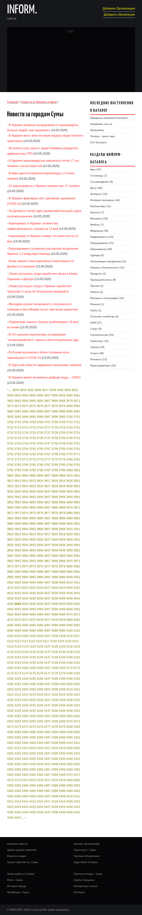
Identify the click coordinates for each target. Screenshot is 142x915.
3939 (62, 545)
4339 (62, 758)
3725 (32, 432)
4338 (54, 758)
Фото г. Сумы (15, 879)
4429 (62, 806)
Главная (12, 102)
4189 (62, 678)
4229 (62, 700)
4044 (25, 603)
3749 (62, 443)
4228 (54, 700)
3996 (40, 577)
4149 (62, 657)
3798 (54, 470)
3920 (69, 534)
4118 (53, 641)
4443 (17, 817)
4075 (32, 619)
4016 (40, 587)
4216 (40, 694)
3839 (62, 491)
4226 (40, 700)
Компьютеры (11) (100, 206)
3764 (25, 454)
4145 (32, 657)
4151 (77, 657)
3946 (40, 550)
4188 (54, 678)
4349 (62, 764)
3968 (54, 561)
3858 (54, 502)
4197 (47, 684)
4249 (62, 710)
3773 (17, 459)
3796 (40, 470)
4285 (32, 732)
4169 (62, 667)
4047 (47, 603)
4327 (47, 753)
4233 (17, 705)
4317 (47, 748)
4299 (62, 737)
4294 (25, 737)
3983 (17, 571)
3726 (40, 432)
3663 (17, 400)
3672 (10, 406)
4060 (69, 609)
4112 (10, 641)
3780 (69, 459)
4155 (32, 662)
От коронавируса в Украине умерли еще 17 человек (44, 185)
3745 (32, 443)
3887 (47, 518)
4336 (40, 758)
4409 (62, 796)
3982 (10, 571)
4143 (17, 657)
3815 (32, 480)
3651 (75, 390)
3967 (47, 561)
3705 (32, 422)
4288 (54, 732)
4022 (10, 593)
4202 (10, 689)
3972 (10, 566)
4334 (25, 758)
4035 (32, 598)
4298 (54, 737)
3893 (17, 523)
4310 (69, 742)
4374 (25, 780)
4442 (10, 817)
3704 (25, 422)
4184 (25, 678)
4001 (77, 577)
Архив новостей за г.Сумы (22, 862)
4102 (10, 636)
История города (16, 886)
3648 (52, 390)
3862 (10, 507)
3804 (25, 475)
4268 (54, 721)
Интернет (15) (98, 193)
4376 (40, 780)
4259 (62, 716)
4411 (77, 796)
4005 (32, 582)
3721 (77, 427)
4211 (77, 689)
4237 (47, 705)
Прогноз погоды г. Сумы (88, 873)
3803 (17, 475)
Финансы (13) (98, 359)
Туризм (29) (97, 347)
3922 (10, 539)
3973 (17, 566)
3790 (69, 464)
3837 (47, 491)
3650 (67, 390)
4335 (32, 758)
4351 (77, 764)
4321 (77, 748)
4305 (32, 742)
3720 (69, 427)
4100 (69, 630)
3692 (10, 416)
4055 (32, 609)
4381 (77, 780)
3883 (17, 518)
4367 (47, 774)
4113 (17, 641)
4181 (77, 673)
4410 (69, 796)
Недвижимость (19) (102, 236)
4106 (40, 636)
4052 (10, 609)
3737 (47, 438)
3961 (77, 555)
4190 (69, 678)
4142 (10, 657)
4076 (40, 619)
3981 (77, 566)
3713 (17, 427)
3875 (32, 512)
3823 (17, 486)
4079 (62, 619)
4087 (47, 625)
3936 (40, 545)
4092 (10, 630)
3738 (54, 438)
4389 (62, 785)
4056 (40, 609)
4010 (69, 582)
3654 (25, 395)
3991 (77, 571)
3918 (54, 534)
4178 (54, 673)
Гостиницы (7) (98, 175)
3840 (69, 491)
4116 (39, 641)
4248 (54, 710)
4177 (47, 673)
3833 (17, 491)
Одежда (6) (97, 255)
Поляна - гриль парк (102, 136)
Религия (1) (97, 304)
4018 (54, 587)
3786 (40, 464)
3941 (77, 545)
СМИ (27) (96, 322)
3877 (47, 512)
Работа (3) (96, 291)
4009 (62, 582)
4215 (32, 694)
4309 (62, 742)
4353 (17, 769)
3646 (38, 390)
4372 (10, 780)
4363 (17, 774)
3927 (47, 539)
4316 (40, 748)
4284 (25, 732)
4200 (69, 684)
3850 (69, 497)
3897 (47, 523)
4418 (54, 801)
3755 (32, 448)
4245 (32, 710)
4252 (10, 716)
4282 (10, 732)
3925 (32, 539)
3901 (77, 523)
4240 (69, 705)
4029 (62, 593)
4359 (62, 769)
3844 (25, 497)
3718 (54, 427)
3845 (32, 497)
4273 (17, 726)
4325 (32, 753)
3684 (25, 411)
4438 (54, 812)
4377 (47, 780)
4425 (32, 806)
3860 (69, 502)
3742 (10, 443)
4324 (25, 753)
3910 (69, 529)
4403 (17, 796)
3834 (25, 491)
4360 (69, 769)
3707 (47, 422)
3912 (10, 534)
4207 (47, 689)
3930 (69, 539)
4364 (25, 774)
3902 (10, 529)
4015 (32, 587)
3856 (40, 502)
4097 (47, 630)
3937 (47, 545)
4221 (77, 694)
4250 (69, 710)
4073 (17, 619)
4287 (47, 732)
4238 (54, 705)
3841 (77, 491)
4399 (62, 791)
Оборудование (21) (102, 242)
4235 (32, 705)
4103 (17, 636)
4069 (62, 614)
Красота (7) (97, 212)
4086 (40, 625)
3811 (77, 475)
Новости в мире (16, 855)
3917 (47, 534)
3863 (17, 507)
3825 (32, 486)
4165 (32, 667)
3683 (17, 411)
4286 (40, 732)
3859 (62, 502)
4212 (10, 694)
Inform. (22, 10)
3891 (77, 518)
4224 (25, 700)
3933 (17, 545)
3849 (62, 497)
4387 (47, 785)
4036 (40, 598)
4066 (40, 614)
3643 (15, 390)
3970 (69, 561)
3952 (10, 555)
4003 (17, 582)
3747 (47, 443)
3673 (17, 406)
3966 (40, 561)
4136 (40, 651)
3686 (40, 411)
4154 (25, 662)
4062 (10, 614)
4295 (32, 737)
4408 (54, 796)
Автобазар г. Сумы (18, 892)
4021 (77, 587)
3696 (40, 416)
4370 (69, 774)
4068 (54, 614)
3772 (10, 459)
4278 (54, 726)
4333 (17, 758)
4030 (69, 593)
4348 (54, 764)
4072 (10, 619)
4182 (10, 678)
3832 (10, 491)
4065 (32, 614)
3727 (47, 432)
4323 (17, 753)
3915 (32, 534)
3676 (40, 406)
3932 (10, 545)
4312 (10, 748)
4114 (24, 641)
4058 (54, 609)
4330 (69, 753)
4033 (17, 598)
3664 (25, 400)
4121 (75, 641)
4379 (62, 780)
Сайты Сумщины (84, 879)
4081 (77, 619)
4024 (25, 593)
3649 (60, 390)
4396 (40, 791)
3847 (47, 497)
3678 (54, 406)
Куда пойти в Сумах (86, 862)
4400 (69, 791)
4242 (10, 710)
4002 (10, 582)
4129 (62, 646)
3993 (17, 577)
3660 (69, 395)
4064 (25, 614)
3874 (25, 512)
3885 (32, 518)
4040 (69, 598)
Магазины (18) (99, 218)
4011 (77, 582)
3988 (54, 571)
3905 (32, 529)
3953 (17, 555)
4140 (69, 651)
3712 (10, 427)
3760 (69, 448)
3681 (77, 406)
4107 (47, 636)
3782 (10, 464)
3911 (77, 529)
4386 (40, 785)
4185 (32, 678)
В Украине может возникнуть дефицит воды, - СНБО (44, 377)
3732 (10, 438)
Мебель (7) (97, 224)
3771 (77, 454)
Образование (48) (101, 249)
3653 (17, 395)
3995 (32, 577)
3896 (40, 523)
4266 (40, 721)
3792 (10, 470)
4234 (25, 705)
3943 (17, 550)
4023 (17, 593)
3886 (40, 518)
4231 (77, 700)
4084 (25, 625)
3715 (32, 427)
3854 (25, 502)
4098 (54, 630)
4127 (47, 646)
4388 (54, 785)
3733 (17, 438)
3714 (25, 427)
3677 (47, 406)
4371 (77, 774)
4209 (62, 689)
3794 (25, 470)
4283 (17, 732)
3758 (54, 448)
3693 (17, 416)
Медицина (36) (99, 230)
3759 (62, 448)
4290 (69, 732)
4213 (17, 694)
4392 (10, 791)
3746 (40, 443)
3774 (25, 459)
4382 (10, 785)
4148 (54, 657)
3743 (17, 443)
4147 (47, 657)
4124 (25, 646)
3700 (69, 416)
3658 (54, 395)
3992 (10, 577)
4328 (54, 753)
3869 (62, 507)
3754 (25, 448)
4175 (32, 673)
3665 (32, 400)
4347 (47, 764)
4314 (25, 748)
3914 (25, 534)
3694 (25, 416)
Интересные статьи (85, 886)
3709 (62, 422)
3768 (54, 454)
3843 (17, 497)
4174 (25, 673)
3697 (47, 416)
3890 (69, 518)
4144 (25, 657)
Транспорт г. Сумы (85, 849)
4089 (62, 625)
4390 (69, 785)
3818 (54, 480)
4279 (62, 726)
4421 (77, 801)
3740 (69, 438)
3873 (17, 512)
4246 (40, 710)
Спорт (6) (96, 328)
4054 (25, 609)
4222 (10, 700)
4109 (62, 636)
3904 (25, 529)
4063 (17, 614)
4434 (25, 812)
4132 (10, 651)
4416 (40, 801)
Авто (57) (95, 169)
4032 (10, 598)
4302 (10, 742)
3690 (69, 411)
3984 (25, 571)
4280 (69, 726)
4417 (47, 801)
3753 (17, 448)
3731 (77, 432)
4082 (10, 625)
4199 (62, 684)
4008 (54, 582)
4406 (40, 796)
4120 (68, 641)
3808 (54, 475)
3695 (32, 416)
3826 (40, 486)
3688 (54, 411)
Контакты (79, 892)
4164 (25, 667)
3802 (10, 475)
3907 (47, 529)
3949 (62, 550)
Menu (71, 31)
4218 (54, 694)
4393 (17, 791)
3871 (77, 507)
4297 (47, 737)
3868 (54, 507)
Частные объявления (87, 855)
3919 (62, 534)
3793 (17, 470)
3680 (69, 406)
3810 (69, 475)
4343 (17, 764)
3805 (32, 475)
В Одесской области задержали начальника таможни (45, 365)
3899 (62, 523)
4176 (40, 673)
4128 (54, 646)
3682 (10, 411)
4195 (32, 684)
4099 (62, 630)
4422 (10, 806)
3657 (47, 395)
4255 (32, 716)
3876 (40, 512)
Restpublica (97, 130)
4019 (62, 587)
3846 (40, 497)
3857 (47, 502)
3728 (54, 432)
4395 (32, 791)
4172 (10, 673)
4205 (32, 689)
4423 (17, 806)
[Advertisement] (71, 64)
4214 (25, 694)
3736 (40, 438)
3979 (62, 566)
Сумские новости (17, 843)
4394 (25, 791)
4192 (10, 684)
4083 (17, 625)
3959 (62, 555)
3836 (40, 491)
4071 (77, 614)
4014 (25, 587)
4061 (77, 609)
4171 (77, 667)
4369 (62, 774)
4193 (17, 684)
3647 (45, 390)
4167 (47, 667)
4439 (62, 812)
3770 (69, 454)
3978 (54, 566)
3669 (62, 400)
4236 (40, 705)
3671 (77, 400)
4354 (25, 769)
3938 (54, 545)
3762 (10, 454)
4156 (40, 662)
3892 (10, 523)
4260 (69, 716)
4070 (69, 614)
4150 (69, 657)
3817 (47, 480)
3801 (77, 470)
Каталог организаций (86, 843)
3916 (40, 534)
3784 (25, 464)
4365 (32, 774)
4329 (62, 753)
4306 (40, 742)
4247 (47, 710)
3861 (77, 502)
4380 (69, 780)
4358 (54, 769)
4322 (10, 753)
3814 (25, 480)
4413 (17, 801)
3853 (17, 502)
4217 (47, 694)
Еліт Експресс (98, 142)
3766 (40, 454)
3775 (32, 459)
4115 (32, 641)
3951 (77, 550)
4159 (62, 662)
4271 (77, 721)
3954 (25, 555)
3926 (40, 539)
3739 (62, 438)
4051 (77, 603)
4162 (10, 667)
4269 (62, 721)
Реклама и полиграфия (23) (107, 298)
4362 (10, 774)
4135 (32, 651)
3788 (54, 464)
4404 (25, 796)
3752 (10, 448)
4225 (32, 700)
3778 (54, 459)
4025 (32, 593)
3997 (47, 577)
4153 (17, 662)
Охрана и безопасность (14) (107, 267)
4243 (17, 710)
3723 (17, 432)
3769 (62, 454)
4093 (17, 630)
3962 (10, 561)
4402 (10, 796)
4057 (47, 609)
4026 (40, 593)
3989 (62, 571)
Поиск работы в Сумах (20, 873)
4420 (69, 801)
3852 (10, 502)
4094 (25, 630)
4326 (40, 753)
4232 (10, 705)
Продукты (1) (98, 273)
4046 (40, 603)
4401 (77, 791)
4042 (10, 603)
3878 (54, 512)
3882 (10, 518)
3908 (54, 529)
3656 (40, 395)
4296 (40, 737)
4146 (40, 657)
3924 (25, 539)
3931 (77, 539)
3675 (32, 406)
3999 (62, 577)
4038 (54, 598)
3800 (69, 470)
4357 (47, 769)
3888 (54, 518)
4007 (47, 582)
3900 (69, 523)
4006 (40, 582)
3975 (32, 566)
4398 (54, 791)
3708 (54, 422)
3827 (47, 486)
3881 (77, 512)
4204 (25, 689)
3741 (77, 438)
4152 (10, 662)
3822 (10, 486)
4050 (69, 603)
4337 (47, 758)
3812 (10, 480)
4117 (46, 641)
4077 (47, 619)
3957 (47, 555)
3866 (40, 507)
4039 (62, 598)
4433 (17, 812)
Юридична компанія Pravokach (109, 117)
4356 (40, 769)
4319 (62, 748)
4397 (47, 791)
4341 (77, 758)
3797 (47, 470)
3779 (62, 459)
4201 (77, 684)
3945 (32, 550)
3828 (54, 486)
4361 (77, 769)
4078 (54, 619)
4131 (77, 646)
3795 (32, 470)
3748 (54, 443)
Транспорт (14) (99, 340)
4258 (54, 716)
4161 (77, 662)
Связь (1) (95, 310)
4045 (32, 603)
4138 (54, 651)
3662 (10, 400)
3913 (17, 534)
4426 (40, 806)
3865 (32, 507)
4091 (77, 625)
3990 (69, 571)
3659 (62, 395)
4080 (69, 619)
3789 (62, 464)
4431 (77, 806)
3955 (32, 555)
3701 (77, 416)
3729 (62, 432)
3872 (10, 512)
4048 (54, 603)
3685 (32, 411)
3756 (40, 448)
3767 (47, 454)
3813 (17, 480)
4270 (69, 721)
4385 (32, 785)
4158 (54, 662)
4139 (62, 651)
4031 (77, 593)
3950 (69, 550)
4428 (54, 806)
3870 (69, 507)
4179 (62, 673)
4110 (69, 636)
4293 (17, 737)
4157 (47, 662)
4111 (76, 636)
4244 (25, 710)
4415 (32, 801)
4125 (32, 646)
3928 (54, 539)
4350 (69, 764)
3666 (40, 400)
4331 (77, 753)
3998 (54, 577)
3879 (62, 512)
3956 (40, 555)
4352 (10, 769)
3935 (32, 545)
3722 (10, 432)
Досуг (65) (96, 187)
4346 (40, 764)
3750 (69, 443)
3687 (47, 411)
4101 (77, 630)
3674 (25, 406)
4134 (25, 651)
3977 (47, 566)
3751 (77, 443)
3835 (32, 491)
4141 (77, 651)
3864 (25, 507)
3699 (62, 416)
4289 (62, 732)
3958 (54, 555)
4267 (47, 721)
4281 (77, 726)
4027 (47, 593)
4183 (17, 678)
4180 (69, 673)
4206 (40, 689)
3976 (40, 566)
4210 (69, 689)
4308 (54, 742)
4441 (77, 812)
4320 (69, 748)
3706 (40, 422)
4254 (25, 716)
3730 (69, 432)
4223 (17, 700)
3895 (32, 523)
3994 (25, 577)
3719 (62, 427)
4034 (25, 598)
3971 (77, 561)
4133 (17, 651)
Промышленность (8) (103, 279)
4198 (54, 684)
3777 (47, 459)
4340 (69, 758)
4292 (10, 737)
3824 (25, 486)
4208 (54, 689)
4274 (25, 726)
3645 (30, 390)
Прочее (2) (96, 285)
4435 (32, 812)
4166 (40, 667)
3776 (40, 459)
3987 (47, 571)
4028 (54, 593)
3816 (40, 480)
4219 (62, 694)
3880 (69, 512)
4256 (40, 716)
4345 (32, 764)
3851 (77, 497)
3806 (40, 475)
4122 (10, 646)
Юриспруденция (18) (103, 365)
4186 (40, 678)
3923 (17, 539)
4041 (77, 598)
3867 (47, 507)
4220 (69, 694)
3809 (62, 475)
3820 (69, 480)
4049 (62, 603)
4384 (25, 785)
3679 (62, 406)
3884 (25, 518)
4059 (62, 609)
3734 (25, 438)
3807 (47, 475)
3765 (32, 454)
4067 (47, 614)
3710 (69, 422)
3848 (54, 497)
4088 (54, 625)
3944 (25, 550)
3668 (54, 400)
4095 (32, 630)
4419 (62, 801)
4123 (17, 646)
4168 (54, 667)
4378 (54, 780)
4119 (61, 641)
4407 (47, 796)
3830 (69, 486)
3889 (62, 518)
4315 (32, 748)
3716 (40, 427)
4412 (10, 801)
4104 (25, 636)
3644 (23, 390)
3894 (25, 523)
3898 (54, 523)
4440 (69, 812)
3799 (62, 470)
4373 (17, 780)
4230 (69, 700)
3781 (77, 459)
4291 (77, 732)
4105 (32, 636)
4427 (47, 806)
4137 (47, 651)
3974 (25, 566)
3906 (40, 529)
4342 (10, 764)
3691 (77, 411)
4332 (10, 758)
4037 (47, 598)
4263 (17, 721)
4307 (47, 742)
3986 (40, 571)
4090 (69, 625)
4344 (25, 764)
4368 (54, 774)
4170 (69, 667)
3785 (32, 464)
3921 (77, 534)
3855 (32, 502)
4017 (47, 587)
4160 (69, 662)
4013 (17, 587)
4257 (47, 716)
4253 (17, 716)
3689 (62, 411)
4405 (32, 796)
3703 (17, 422)
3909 (62, 529)
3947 (47, 550)
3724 (25, 432)
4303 (17, 742)
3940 (69, 545)
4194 (25, 684)
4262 (10, 721)
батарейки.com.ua (101, 123)
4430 (69, 806)
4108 (54, 636)
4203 (17, 689)
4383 (17, 785)
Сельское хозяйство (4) (104, 316)
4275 (32, 726)
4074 (25, 619)
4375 (32, 780)
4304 (25, 742)
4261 (77, 716)
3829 (62, 486)
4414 (25, 801)
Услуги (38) (97, 353)
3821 (77, 480)
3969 (62, 561)
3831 (77, 486)
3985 (32, 571)
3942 (10, 550)
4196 (40, 684)
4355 (32, 769)
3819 (62, 480)
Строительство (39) (102, 334)
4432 (10, 812)
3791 (77, 464)
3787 (47, 464)
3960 (69, 555)
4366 (40, 774)
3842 (10, 497)
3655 (32, 395)
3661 (77, 395)
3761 (77, 448)
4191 (77, 678)
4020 (69, 587)
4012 (10, 587)
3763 (17, 454)
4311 (77, 742)
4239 (62, 705)
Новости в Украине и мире (39, 102)
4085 (32, 625)
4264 (25, 721)
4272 (10, 726)
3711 (77, 422)
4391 (77, 785)
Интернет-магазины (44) (105, 200)
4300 (69, 737)
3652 (10, 395)
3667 (47, 400)
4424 (25, 806)
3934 (25, 545)
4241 (77, 705)
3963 (17, 561)
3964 (25, 561)
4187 (47, 678)
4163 (17, 667)
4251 (77, 710)
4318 (54, 748)
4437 (47, 812)
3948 (54, 550)
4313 (17, 748)
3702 (10, 422)
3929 (62, 539)
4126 (40, 646)
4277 (47, 726)
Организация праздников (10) (108, 261)
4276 (40, 726)
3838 (54, 491)
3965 (32, 561)
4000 (69, 577)
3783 (17, 464)
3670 (69, 400)
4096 (40, 630)
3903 (17, 529)
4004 (25, 582)
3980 (69, 566)
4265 (32, 721)
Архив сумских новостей (21, 849)
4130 (69, 646)
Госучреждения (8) (101, 181)
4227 (47, 700)
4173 (17, 673)
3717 (47, 427)
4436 (40, 812)
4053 (17, 609)
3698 (54, 416)
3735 (32, 438)
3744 (25, 443)
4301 (77, 737)
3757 (47, 448)
